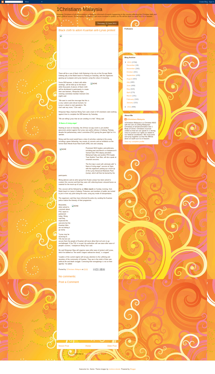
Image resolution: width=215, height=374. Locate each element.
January (130, 103)
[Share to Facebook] (101, 269)
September (131, 75)
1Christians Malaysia (79, 9)
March (129, 96)
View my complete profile (134, 141)
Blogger (132, 369)
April (129, 92)
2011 (129, 107)
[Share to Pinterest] (104, 269)
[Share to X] (99, 269)
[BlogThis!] (96, 269)
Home (88, 346)
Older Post (112, 346)
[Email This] (94, 269)
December (131, 65)
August (130, 79)
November (131, 69)
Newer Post (64, 346)
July (128, 82)
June (129, 85)
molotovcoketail (114, 369)
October (130, 72)
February (130, 99)
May (129, 89)
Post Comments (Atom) (92, 354)
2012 (129, 62)
